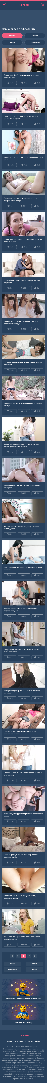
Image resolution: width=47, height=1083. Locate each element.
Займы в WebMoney (23, 1022)
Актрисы (29, 1041)
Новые (12, 42)
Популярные (35, 42)
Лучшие (35, 35)
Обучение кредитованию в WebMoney (23, 998)
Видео (9, 1041)
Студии (37, 1041)
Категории (18, 1041)
